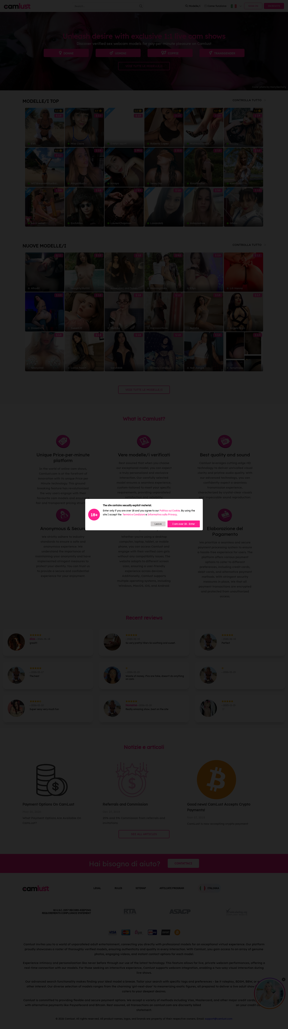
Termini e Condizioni (134, 514)
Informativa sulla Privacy (162, 514)
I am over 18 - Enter (183, 523)
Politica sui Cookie (169, 510)
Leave (158, 523)
